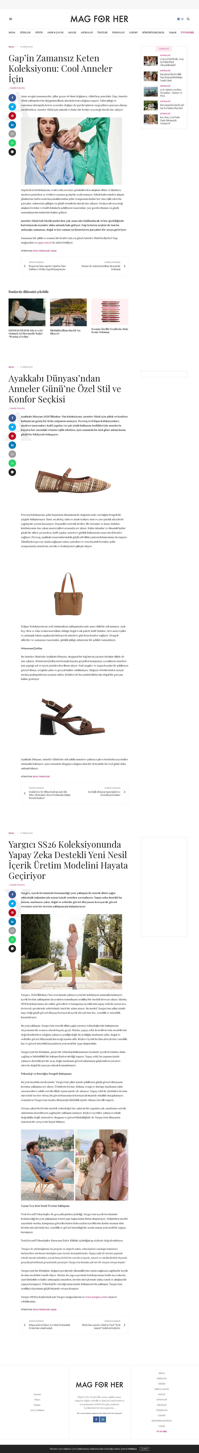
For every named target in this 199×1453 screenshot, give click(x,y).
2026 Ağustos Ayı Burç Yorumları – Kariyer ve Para (171, 92)
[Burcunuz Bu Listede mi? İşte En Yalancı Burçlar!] (152, 105)
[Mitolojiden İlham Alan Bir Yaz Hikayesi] (68, 312)
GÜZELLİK (25, 32)
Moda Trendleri (41, 251)
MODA (12, 32)
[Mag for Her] (99, 19)
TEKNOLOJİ (118, 32)
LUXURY (133, 32)
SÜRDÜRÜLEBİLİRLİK (153, 32)
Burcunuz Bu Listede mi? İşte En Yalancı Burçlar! (172, 107)
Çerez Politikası (37, 1410)
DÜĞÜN (39, 32)
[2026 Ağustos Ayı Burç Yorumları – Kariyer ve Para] (152, 91)
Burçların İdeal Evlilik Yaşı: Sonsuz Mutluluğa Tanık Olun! (171, 77)
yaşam (53, 251)
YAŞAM (172, 32)
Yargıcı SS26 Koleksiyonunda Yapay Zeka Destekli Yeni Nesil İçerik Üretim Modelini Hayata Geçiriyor (68, 859)
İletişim (37, 1405)
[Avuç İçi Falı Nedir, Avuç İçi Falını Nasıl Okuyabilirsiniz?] (152, 61)
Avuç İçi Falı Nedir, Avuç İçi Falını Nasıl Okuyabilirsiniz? (172, 62)
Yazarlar (37, 1394)
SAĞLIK (72, 32)
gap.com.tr (45, 242)
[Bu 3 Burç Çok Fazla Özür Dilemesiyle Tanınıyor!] (152, 119)
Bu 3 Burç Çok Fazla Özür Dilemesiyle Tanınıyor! (170, 120)
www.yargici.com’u (97, 1296)
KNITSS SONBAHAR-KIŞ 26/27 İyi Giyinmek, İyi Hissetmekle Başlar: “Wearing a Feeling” (26, 333)
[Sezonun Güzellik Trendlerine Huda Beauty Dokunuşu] (109, 311)
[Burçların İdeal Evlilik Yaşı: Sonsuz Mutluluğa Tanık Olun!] (152, 76)
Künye (37, 1399)
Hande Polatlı (17, 88)
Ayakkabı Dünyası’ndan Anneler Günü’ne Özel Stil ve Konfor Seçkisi (65, 388)
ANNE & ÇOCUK (55, 32)
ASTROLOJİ (87, 32)
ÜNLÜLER (102, 32)
